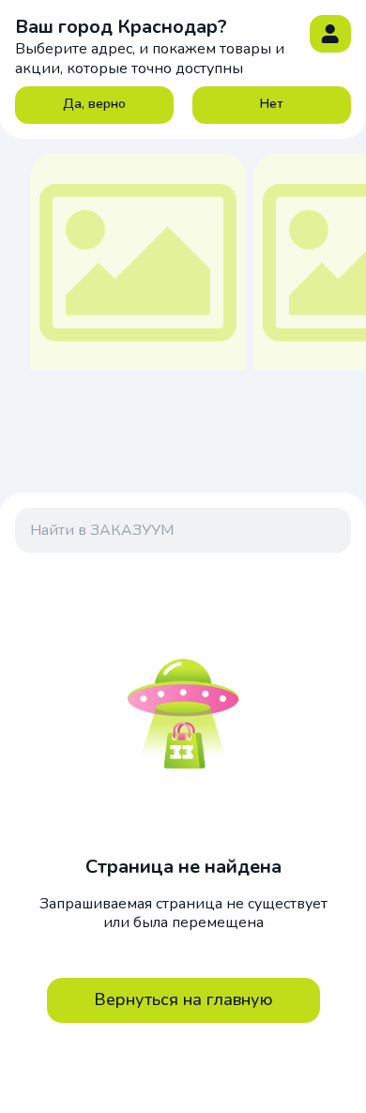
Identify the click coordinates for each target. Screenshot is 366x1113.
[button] (330, 34)
